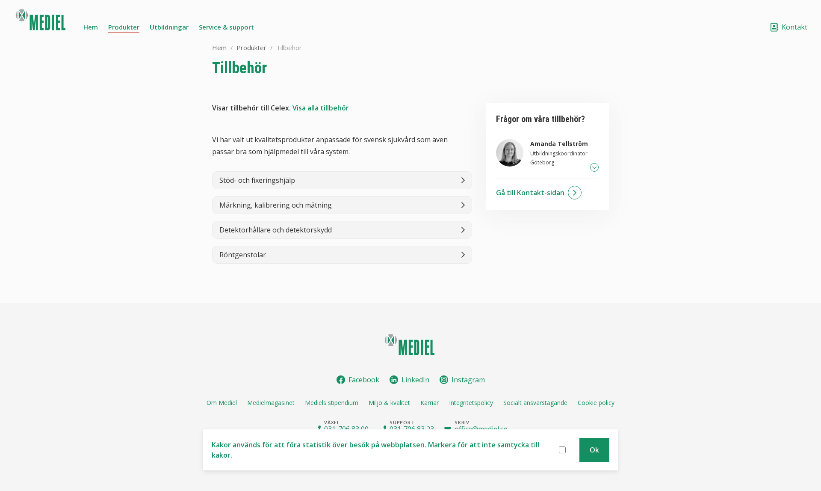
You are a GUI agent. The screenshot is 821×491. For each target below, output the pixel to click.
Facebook (363, 379)
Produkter (123, 27)
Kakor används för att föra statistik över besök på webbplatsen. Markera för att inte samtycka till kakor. (375, 450)
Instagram (468, 379)
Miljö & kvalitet (389, 403)
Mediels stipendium (331, 403)
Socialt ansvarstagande (535, 403)
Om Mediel (222, 403)
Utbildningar (169, 27)
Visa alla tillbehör (320, 108)
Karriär (429, 403)
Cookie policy (596, 403)
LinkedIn (415, 379)
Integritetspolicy (471, 403)
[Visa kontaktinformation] (594, 167)
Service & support (226, 27)
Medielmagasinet (271, 403)
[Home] (42, 22)
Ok (594, 450)
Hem (90, 27)
